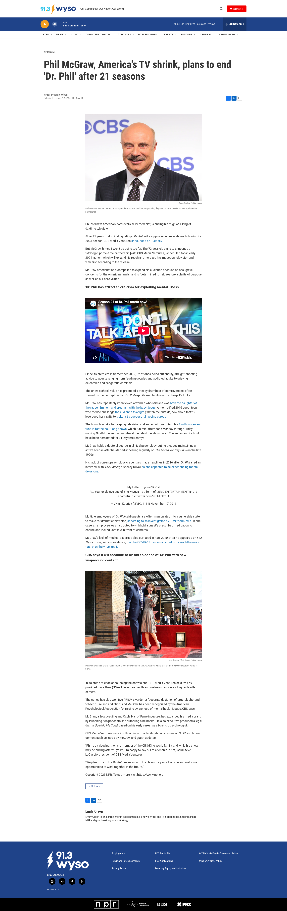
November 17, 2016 (163, 503)
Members (205, 34)
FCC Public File (162, 853)
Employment (118, 853)
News (59, 34)
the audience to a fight (129, 412)
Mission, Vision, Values (211, 861)
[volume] (54, 24)
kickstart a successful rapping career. (141, 416)
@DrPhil (154, 487)
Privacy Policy (119, 868)
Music (75, 34)
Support (186, 34)
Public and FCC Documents (126, 861)
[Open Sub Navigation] (51, 34)
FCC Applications (164, 861)
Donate (238, 8)
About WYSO (227, 34)
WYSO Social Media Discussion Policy (218, 853)
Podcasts (124, 34)
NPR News (49, 52)
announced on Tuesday (146, 241)
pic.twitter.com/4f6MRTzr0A (150, 496)
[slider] (59, 24)
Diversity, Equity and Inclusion (170, 868)
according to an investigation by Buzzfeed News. (159, 521)
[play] (44, 24)
